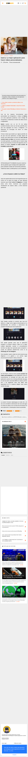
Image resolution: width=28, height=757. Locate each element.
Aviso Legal (4, 743)
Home (2, 55)
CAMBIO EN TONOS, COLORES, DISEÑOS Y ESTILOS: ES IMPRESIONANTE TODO (12, 557)
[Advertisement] (14, 21)
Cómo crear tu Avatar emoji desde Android (13, 445)
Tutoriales (11, 55)
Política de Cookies (17, 743)
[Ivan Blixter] (10, 4)
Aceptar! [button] (14, 754)
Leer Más (21, 564)
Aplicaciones (6, 55)
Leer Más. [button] (11, 750)
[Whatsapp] (20, 3)
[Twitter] (23, 3)
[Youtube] (18, 3)
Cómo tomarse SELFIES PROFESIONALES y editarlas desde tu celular (13, 432)
